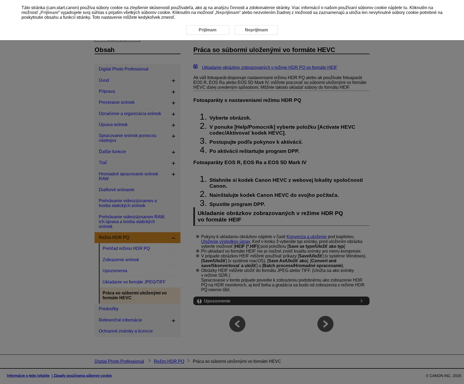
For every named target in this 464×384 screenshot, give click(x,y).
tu (405, 7)
